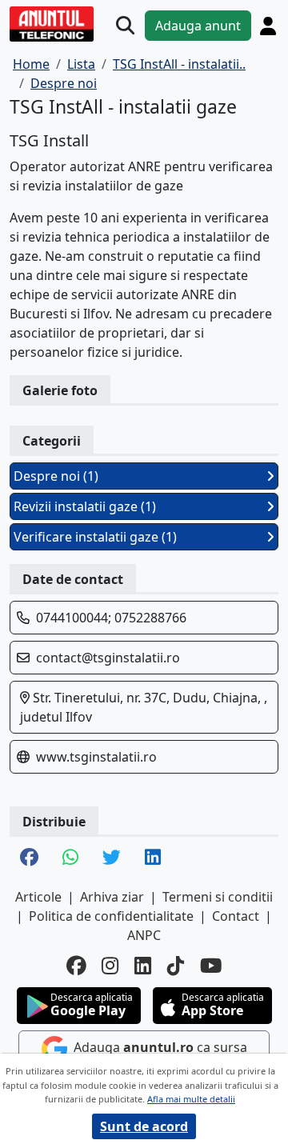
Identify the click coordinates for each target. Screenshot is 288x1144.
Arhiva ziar (112, 897)
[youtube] (211, 966)
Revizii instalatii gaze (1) (85, 506)
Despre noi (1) (56, 476)
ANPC (144, 935)
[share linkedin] (152, 858)
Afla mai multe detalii (191, 1099)
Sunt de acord (144, 1126)
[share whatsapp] (70, 858)
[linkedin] (142, 966)
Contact (235, 916)
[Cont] (268, 26)
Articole (38, 897)
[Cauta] (125, 26)
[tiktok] (175, 966)
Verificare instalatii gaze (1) (95, 537)
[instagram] (110, 966)
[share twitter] (111, 858)
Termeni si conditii (217, 897)
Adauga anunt (198, 25)
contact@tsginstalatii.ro (108, 657)
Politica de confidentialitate (111, 916)
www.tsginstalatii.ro (96, 757)
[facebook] (76, 966)
